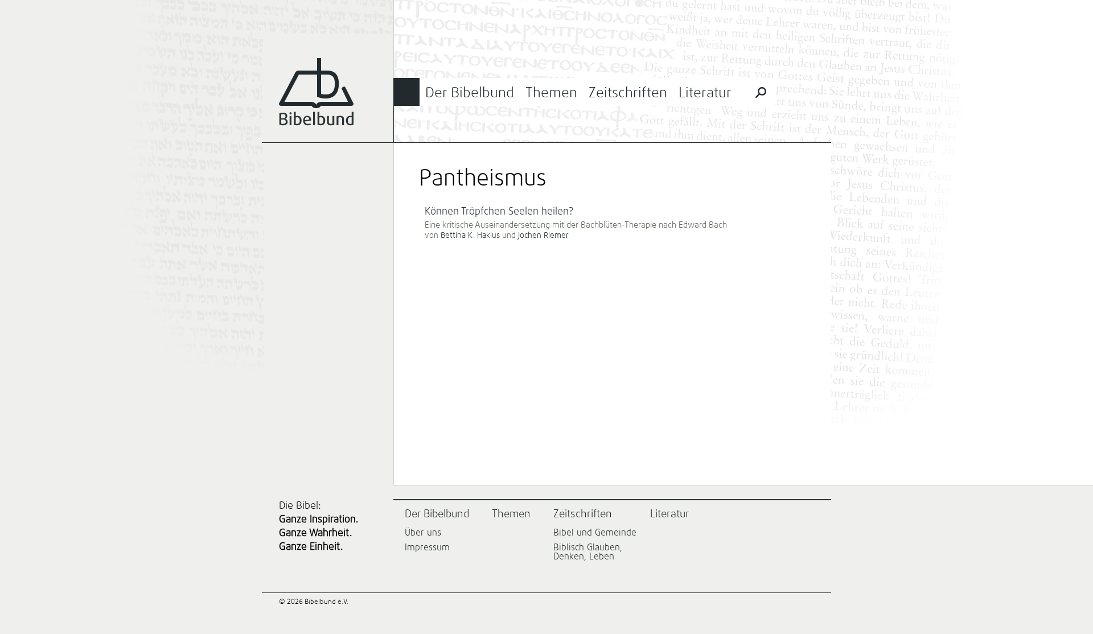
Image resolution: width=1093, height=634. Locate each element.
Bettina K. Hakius (470, 236)
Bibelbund (316, 92)
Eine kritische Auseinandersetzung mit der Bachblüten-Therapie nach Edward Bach (576, 225)
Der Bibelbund (469, 93)
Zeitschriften (628, 93)
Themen (551, 93)
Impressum (427, 547)
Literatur (705, 93)
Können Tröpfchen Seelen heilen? (499, 212)
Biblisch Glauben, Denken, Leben (587, 552)
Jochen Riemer (543, 236)
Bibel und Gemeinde (594, 532)
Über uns (423, 532)
